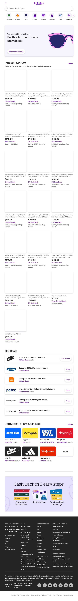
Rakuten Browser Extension (61, 564)
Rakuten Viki (15, 595)
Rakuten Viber (25, 595)
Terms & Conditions (27, 554)
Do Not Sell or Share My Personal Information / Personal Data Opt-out (28, 562)
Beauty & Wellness (58, 538)
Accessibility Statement (28, 566)
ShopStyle (8, 547)
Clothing (55, 529)
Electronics (56, 540)
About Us (23, 529)
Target (39, 546)
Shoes (54, 546)
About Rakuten (68, 595)
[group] (16, 88)
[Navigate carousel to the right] (73, 15)
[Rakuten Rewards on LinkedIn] (71, 585)
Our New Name (25, 532)
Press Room (24, 543)
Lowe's (39, 532)
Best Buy (39, 526)
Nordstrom (40, 538)
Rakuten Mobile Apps (11, 526)
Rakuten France (10, 549)
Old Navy (39, 540)
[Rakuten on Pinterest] (66, 585)
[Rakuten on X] (55, 585)
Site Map (23, 551)
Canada (7, 538)
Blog (22, 548)
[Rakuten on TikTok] (45, 585)
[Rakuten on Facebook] (50, 585)
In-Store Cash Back (58, 556)
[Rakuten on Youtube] (60, 585)
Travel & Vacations (58, 526)
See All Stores (41, 552)
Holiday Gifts (41, 564)
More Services (57, 595)
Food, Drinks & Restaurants (61, 532)
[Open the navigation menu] (5, 3)
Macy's (39, 535)
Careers (23, 545)
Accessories (56, 549)
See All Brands (41, 549)
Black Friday (40, 559)
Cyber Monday (41, 562)
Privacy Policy (25, 557)
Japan (7, 541)
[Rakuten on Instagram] (39, 585)
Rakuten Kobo (35, 595)
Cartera (7, 544)
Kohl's (38, 529)
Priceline (39, 543)
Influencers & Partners (28, 540)
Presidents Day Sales (43, 567)
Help (22, 569)
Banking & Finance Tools (60, 543)
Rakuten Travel (46, 595)
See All (70, 63)
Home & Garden (58, 535)
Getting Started (25, 526)
